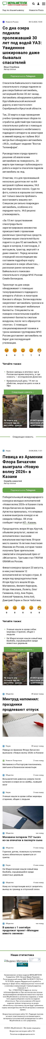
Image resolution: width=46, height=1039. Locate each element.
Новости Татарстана (14, 760)
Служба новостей (13, 481)
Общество (10, 694)
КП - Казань (29, 522)
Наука (8, 451)
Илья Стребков (11, 67)
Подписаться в (23, 76)
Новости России (12, 22)
